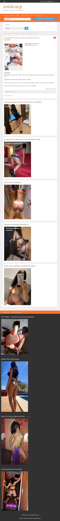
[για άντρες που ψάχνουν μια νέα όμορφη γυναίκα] (17, 176)
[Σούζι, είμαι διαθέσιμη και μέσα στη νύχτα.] (17, 304)
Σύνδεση (54, 1)
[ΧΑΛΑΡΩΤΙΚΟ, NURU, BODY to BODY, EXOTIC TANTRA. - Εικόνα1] (7, 68)
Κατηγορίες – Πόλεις (14, 15)
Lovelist (21, 518)
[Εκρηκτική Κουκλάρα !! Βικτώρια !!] (17, 260)
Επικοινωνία (39, 15)
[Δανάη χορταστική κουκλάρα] (14, 510)
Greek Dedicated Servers (35, 518)
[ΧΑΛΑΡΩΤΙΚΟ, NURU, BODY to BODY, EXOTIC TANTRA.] (13, 55)
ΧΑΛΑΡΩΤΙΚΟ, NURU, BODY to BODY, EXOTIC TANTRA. (21, 39)
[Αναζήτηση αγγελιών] (26, 28)
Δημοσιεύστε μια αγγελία (45, 19)
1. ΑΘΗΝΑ (9, 33)
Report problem (9, 95)
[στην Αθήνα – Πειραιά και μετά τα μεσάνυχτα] (14, 354)
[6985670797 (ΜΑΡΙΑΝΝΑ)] (14, 411)
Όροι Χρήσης (25, 15)
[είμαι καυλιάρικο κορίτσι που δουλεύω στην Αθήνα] (17, 133)
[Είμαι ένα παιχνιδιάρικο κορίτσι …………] (14, 464)
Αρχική (6, 15)
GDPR (32, 15)
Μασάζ (13, 33)
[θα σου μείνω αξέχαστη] (17, 219)
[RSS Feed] (4, 1)
